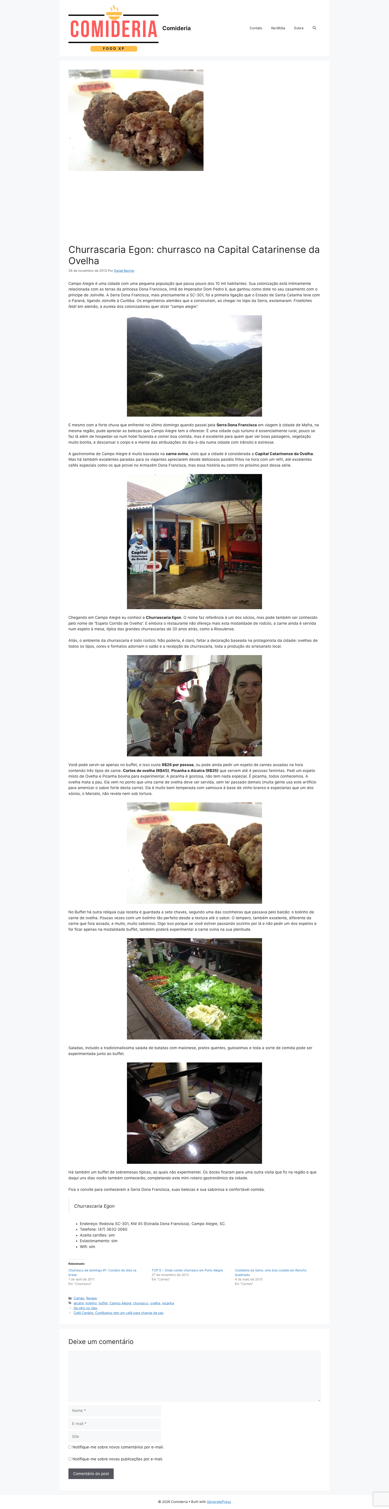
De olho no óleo (85, 1308)
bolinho (91, 1303)
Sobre (299, 28)
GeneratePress (219, 1502)
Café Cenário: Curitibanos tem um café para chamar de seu (118, 1313)
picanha (168, 1303)
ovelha (155, 1303)
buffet (103, 1303)
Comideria (176, 28)
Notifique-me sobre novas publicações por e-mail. (117, 1459)
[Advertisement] (194, 210)
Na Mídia (278, 28)
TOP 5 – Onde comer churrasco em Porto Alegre (187, 1270)
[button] (314, 28)
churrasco (140, 1303)
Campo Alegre (120, 1303)
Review (91, 1298)
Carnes (79, 1298)
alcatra (79, 1303)
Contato (256, 28)
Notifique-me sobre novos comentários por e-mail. (118, 1447)
